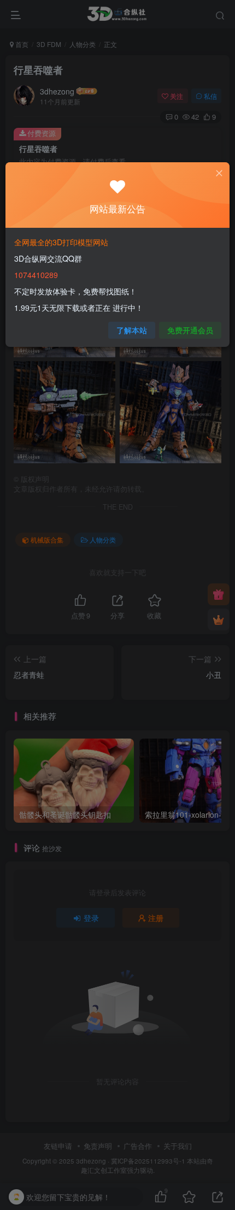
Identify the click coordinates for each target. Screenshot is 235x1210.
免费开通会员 (190, 329)
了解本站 (131, 329)
